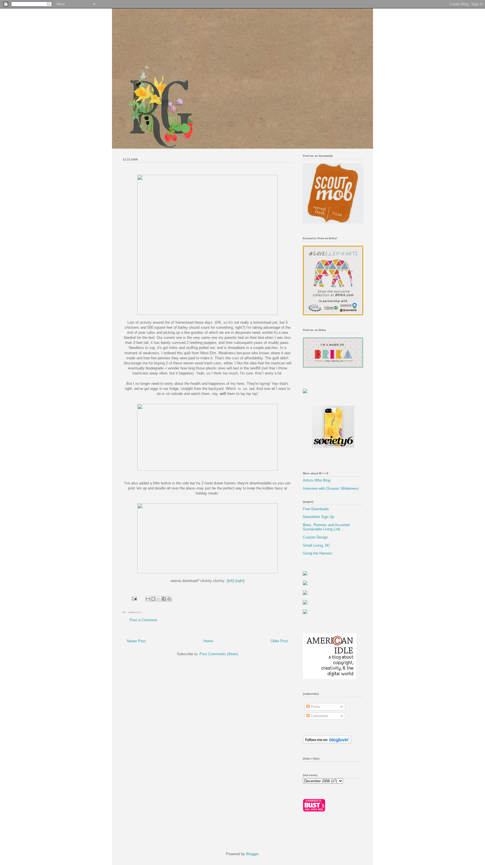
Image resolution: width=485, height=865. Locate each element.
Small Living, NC (316, 545)
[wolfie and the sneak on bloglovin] (327, 742)
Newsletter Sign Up (318, 517)
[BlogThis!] (153, 599)
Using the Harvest (317, 553)
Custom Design (315, 537)
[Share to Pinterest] (169, 599)
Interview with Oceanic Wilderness (331, 488)
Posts (315, 707)
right (239, 581)
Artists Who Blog (316, 480)
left (230, 581)
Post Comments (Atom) (219, 654)
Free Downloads (316, 509)
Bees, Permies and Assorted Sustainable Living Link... (326, 527)
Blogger (252, 854)
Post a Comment (143, 620)
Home (208, 641)
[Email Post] (134, 598)
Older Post (279, 641)
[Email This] (148, 599)
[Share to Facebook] (164, 599)
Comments (319, 716)
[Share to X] (158, 599)
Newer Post (136, 641)
